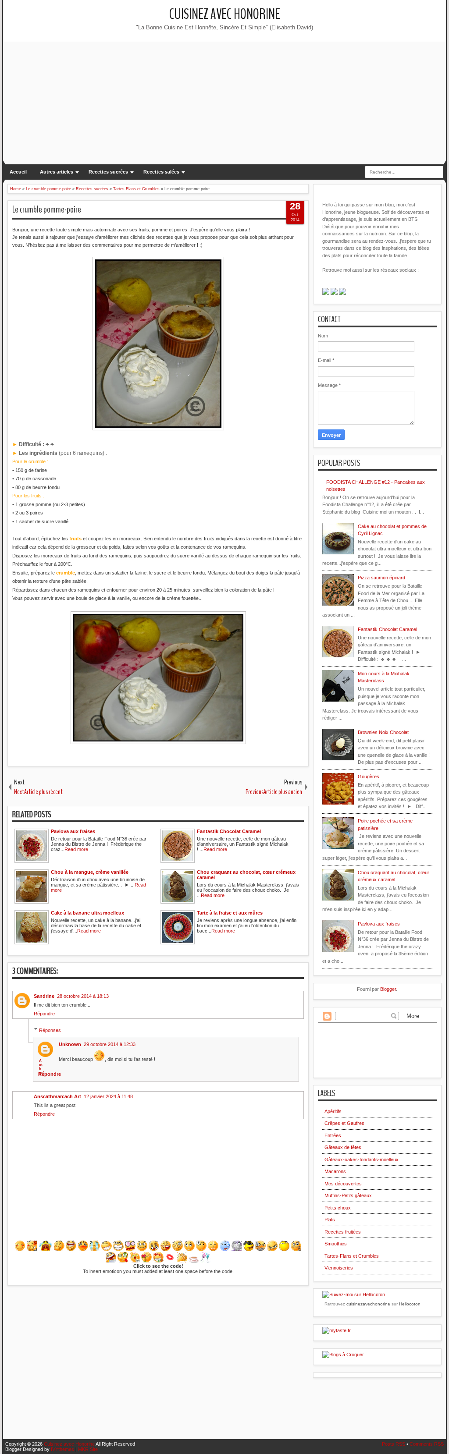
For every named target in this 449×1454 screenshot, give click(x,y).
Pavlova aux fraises (379, 923)
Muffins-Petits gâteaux (348, 1195)
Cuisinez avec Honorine (224, 14)
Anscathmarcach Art (57, 1096)
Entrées (332, 1135)
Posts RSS (393, 1444)
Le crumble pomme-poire (46, 209)
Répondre (44, 1013)
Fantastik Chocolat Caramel (387, 629)
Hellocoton (409, 1304)
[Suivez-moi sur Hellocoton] (353, 1294)
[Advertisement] (224, 103)
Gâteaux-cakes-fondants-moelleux (361, 1159)
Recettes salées (161, 171)
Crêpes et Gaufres (344, 1123)
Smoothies (335, 1243)
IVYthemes (62, 1449)
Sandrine (44, 996)
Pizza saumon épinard (381, 577)
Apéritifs (333, 1111)
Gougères (368, 776)
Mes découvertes (343, 1183)
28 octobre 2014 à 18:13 (83, 996)
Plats (329, 1219)
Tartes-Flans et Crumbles (351, 1256)
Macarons (335, 1171)
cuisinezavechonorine (368, 1304)
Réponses (50, 1029)
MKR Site (88, 1449)
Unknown (70, 1044)
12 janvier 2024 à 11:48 (108, 1096)
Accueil (18, 171)
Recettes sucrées (108, 171)
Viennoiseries (338, 1267)
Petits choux (337, 1207)
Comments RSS (427, 1444)
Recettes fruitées (342, 1231)
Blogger (388, 989)
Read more (76, 849)
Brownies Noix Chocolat (383, 732)
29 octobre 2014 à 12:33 (109, 1044)
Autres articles (56, 171)
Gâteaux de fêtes (342, 1147)
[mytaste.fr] (336, 1330)
